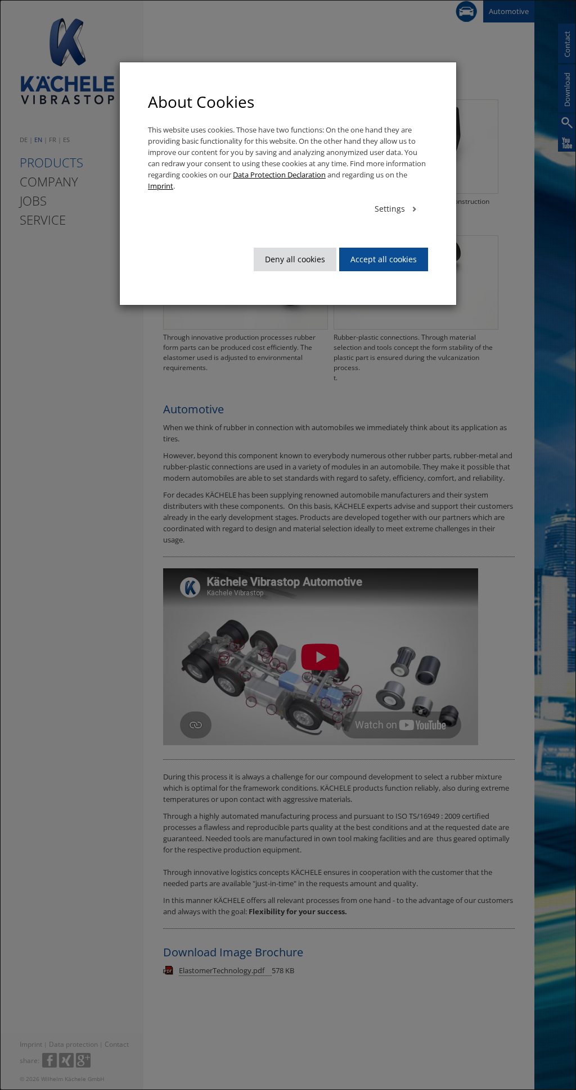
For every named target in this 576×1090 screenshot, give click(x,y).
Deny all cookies (295, 259)
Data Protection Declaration (279, 175)
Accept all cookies (383, 259)
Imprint (160, 186)
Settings (391, 208)
